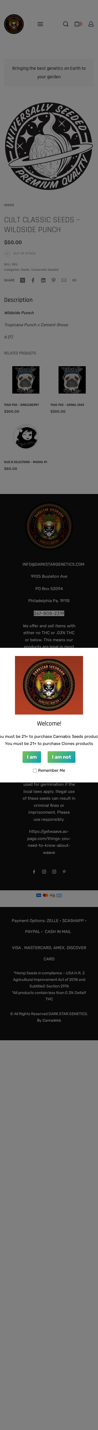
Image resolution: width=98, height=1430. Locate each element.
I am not (61, 757)
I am (32, 757)
